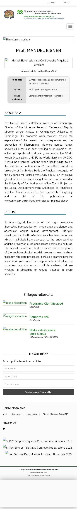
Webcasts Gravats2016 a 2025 (42, 332)
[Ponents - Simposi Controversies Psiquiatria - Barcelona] (15, 316)
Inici (5, 414)
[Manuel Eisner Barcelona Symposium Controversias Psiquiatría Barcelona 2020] (58, 2)
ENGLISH (66, 3)
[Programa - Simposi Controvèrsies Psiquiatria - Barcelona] (15, 303)
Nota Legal (32, 414)
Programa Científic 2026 (46, 303)
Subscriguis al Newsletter (38, 392)
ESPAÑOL (52, 3)
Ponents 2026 (39, 317)
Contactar (16, 414)
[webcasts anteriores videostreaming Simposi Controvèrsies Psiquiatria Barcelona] (15, 329)
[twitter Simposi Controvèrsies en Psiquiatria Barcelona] (4, 428)
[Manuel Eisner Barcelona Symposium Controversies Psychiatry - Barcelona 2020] (72, 2)
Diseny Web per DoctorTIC (55, 414)
